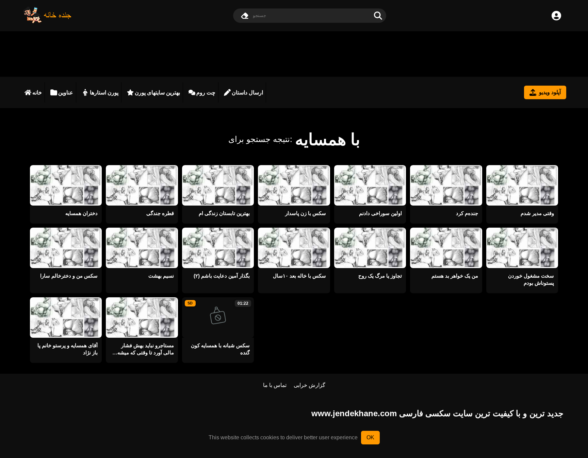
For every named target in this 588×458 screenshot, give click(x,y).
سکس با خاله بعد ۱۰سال (299, 276)
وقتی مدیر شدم (537, 213)
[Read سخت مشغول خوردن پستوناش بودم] (522, 248)
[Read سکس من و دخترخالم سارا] (66, 248)
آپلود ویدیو (550, 92)
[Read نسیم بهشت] (142, 248)
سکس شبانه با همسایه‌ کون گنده (220, 348)
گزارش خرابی (309, 385)
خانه (37, 92)
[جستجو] (378, 15)
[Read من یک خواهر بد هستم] (446, 248)
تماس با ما (275, 385)
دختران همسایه (81, 213)
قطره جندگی (160, 213)
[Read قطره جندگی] (142, 185)
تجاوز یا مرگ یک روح (380, 276)
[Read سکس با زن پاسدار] (294, 185)
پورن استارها (104, 92)
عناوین (65, 92)
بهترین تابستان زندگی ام (224, 213)
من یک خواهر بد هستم (454, 276)
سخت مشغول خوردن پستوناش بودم (531, 279)
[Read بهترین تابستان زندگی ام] (218, 185)
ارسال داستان (247, 92)
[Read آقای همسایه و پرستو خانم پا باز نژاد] (66, 317)
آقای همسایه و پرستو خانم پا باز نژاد (67, 348)
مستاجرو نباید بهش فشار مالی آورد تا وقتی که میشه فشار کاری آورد (145, 349)
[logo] (47, 21)
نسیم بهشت (161, 276)
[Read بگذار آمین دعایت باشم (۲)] (218, 248)
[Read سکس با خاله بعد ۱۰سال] (294, 248)
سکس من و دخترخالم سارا (69, 276)
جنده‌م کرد (467, 213)
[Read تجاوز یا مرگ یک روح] (370, 248)
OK (370, 437)
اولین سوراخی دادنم (380, 213)
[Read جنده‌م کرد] (446, 185)
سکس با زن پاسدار (305, 213)
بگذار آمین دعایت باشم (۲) (222, 276)
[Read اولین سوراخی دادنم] (370, 185)
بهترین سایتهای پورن (157, 92)
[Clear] (244, 15)
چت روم (205, 92)
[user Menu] (556, 15)
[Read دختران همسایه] (66, 185)
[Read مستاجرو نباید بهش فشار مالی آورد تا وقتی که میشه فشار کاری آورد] (142, 317)
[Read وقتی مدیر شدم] (522, 185)
